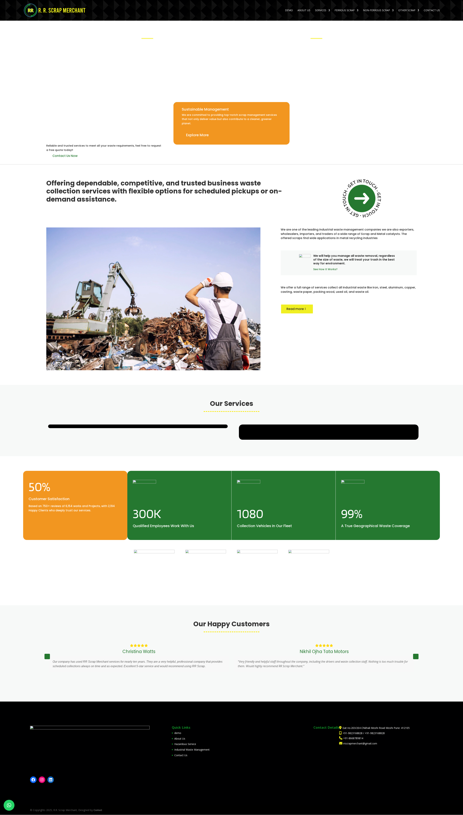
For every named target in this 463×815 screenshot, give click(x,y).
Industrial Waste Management (192, 749)
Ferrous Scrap (345, 10)
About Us (304, 10)
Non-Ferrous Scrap (376, 10)
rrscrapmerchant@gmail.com (360, 743)
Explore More (197, 135)
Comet (98, 810)
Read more (295, 309)
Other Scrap (406, 10)
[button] (416, 656)
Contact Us (432, 10)
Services (320, 10)
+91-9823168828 (353, 733)
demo (289, 10)
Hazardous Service (185, 744)
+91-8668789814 (353, 738)
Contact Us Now (65, 156)
